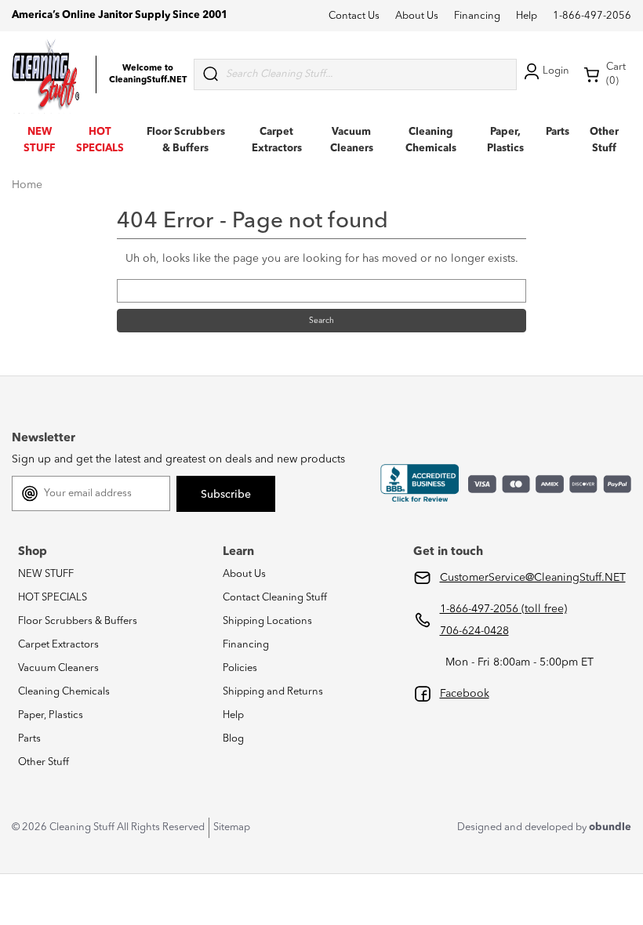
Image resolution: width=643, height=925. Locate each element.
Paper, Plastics (50, 715)
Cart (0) (616, 74)
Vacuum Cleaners (58, 668)
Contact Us (354, 16)
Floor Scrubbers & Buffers (77, 621)
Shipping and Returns (273, 692)
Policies (240, 668)
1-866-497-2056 (592, 16)
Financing (477, 16)
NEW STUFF (46, 574)
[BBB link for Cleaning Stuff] (419, 483)
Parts (557, 132)
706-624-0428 (474, 631)
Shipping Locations (267, 621)
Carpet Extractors (58, 645)
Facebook (464, 693)
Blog (233, 739)
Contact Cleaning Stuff (275, 598)
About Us (416, 16)
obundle (610, 827)
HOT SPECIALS (52, 598)
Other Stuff (43, 762)
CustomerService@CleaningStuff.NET (533, 577)
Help (526, 16)
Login (556, 71)
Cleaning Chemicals (64, 692)
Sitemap (231, 827)
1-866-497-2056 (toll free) (503, 609)
